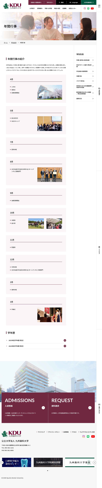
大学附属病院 (88, 2)
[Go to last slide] (2, 462)
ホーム (6, 43)
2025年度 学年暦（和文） (16, 340)
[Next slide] (94, 462)
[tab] (47, 470)
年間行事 (22, 43)
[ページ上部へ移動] (91, 482)
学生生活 (13, 43)
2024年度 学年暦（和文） (16, 346)
